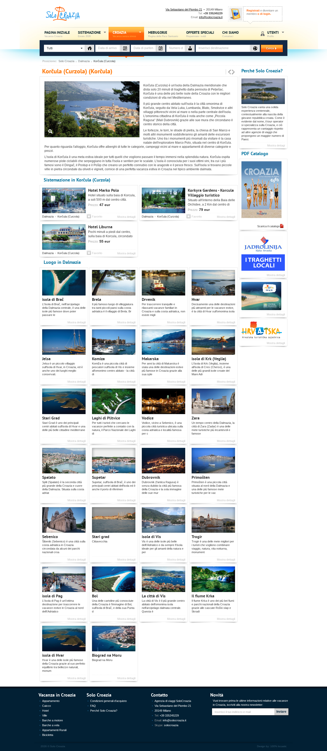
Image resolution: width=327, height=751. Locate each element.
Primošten (201, 477)
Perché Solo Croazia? (262, 70)
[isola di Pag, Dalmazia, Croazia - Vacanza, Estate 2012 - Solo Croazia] (64, 579)
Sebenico (50, 536)
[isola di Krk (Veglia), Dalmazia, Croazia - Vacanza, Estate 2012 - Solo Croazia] (214, 342)
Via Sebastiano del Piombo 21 (184, 9)
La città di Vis (154, 596)
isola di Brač (53, 299)
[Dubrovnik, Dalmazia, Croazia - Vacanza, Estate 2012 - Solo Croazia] (164, 460)
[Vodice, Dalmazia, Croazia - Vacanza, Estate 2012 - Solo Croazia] (164, 401)
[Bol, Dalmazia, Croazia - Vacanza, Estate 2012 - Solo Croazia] (114, 579)
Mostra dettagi (276, 145)
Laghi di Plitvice (106, 418)
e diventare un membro (262, 12)
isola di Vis (151, 536)
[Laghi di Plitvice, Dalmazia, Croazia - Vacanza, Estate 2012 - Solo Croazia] (114, 401)
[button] (64, 48)
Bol (95, 596)
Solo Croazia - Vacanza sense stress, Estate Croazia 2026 (63, 13)
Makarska (150, 358)
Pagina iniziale (57, 33)
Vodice (148, 418)
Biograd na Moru (107, 655)
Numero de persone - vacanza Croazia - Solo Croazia (190, 48)
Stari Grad (51, 418)
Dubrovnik (151, 477)
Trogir (197, 536)
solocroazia (171, 725)
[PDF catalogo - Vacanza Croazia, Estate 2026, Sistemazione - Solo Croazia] (263, 189)
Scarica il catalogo (268, 226)
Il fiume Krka (203, 596)
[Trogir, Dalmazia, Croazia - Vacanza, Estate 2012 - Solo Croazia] (214, 520)
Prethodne (229, 72)
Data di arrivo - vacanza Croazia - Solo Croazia (125, 48)
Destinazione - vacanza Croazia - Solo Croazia (255, 48)
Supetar (99, 477)
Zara (196, 418)
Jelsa (46, 358)
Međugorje (163, 33)
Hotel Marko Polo (103, 190)
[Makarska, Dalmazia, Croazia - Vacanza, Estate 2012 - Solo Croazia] (164, 342)
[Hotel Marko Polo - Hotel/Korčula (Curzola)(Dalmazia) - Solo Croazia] (64, 200)
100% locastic (278, 746)
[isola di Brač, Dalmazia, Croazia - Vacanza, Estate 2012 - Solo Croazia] (64, 282)
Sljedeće (233, 72)
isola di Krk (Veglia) (209, 358)
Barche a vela (50, 725)
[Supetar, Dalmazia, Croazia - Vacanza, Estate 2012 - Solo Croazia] (114, 460)
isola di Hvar (53, 655)
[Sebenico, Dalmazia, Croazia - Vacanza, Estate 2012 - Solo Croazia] (64, 520)
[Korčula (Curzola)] (91, 136)
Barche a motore (52, 720)
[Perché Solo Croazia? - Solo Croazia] (264, 91)
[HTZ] (261, 309)
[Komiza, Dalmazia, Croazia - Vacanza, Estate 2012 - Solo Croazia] (114, 342)
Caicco (46, 705)
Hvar (196, 299)
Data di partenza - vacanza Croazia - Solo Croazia (160, 48)
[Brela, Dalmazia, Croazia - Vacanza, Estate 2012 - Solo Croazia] (114, 282)
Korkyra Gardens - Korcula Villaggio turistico (211, 192)
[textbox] (223, 48)
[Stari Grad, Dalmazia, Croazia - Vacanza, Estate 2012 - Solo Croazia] (64, 401)
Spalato (49, 477)
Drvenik (148, 299)
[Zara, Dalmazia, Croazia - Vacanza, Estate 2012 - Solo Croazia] (214, 401)
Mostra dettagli (126, 216)
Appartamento (51, 700)
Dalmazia (84, 61)
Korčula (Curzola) (68, 216)
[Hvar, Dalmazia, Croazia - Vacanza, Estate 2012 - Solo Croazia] (214, 282)
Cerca (268, 48)
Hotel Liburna (100, 226)
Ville (44, 715)
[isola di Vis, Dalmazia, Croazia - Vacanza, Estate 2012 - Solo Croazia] (164, 520)
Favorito (97, 216)
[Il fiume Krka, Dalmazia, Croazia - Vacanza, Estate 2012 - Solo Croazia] (214, 579)
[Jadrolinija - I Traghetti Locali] (263, 269)
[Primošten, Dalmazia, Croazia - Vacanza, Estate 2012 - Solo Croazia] (214, 460)
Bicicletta (47, 734)
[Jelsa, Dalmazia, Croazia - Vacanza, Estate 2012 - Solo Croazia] (64, 342)
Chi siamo (230, 33)
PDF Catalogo (254, 153)
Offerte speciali (200, 33)
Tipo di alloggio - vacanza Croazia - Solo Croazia (89, 48)
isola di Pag (52, 596)
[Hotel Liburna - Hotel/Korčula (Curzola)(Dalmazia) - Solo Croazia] (64, 237)
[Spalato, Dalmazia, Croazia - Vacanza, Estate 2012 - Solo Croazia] (64, 460)
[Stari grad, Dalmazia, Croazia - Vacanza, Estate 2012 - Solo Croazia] (114, 520)
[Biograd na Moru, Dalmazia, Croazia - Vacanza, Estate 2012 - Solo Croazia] (114, 638)
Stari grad (100, 536)
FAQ (93, 705)
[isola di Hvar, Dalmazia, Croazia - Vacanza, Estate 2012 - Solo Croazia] (64, 638)
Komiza (98, 358)
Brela (96, 299)
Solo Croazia (66, 61)
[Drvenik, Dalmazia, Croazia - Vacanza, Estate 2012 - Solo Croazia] (164, 282)
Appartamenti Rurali (54, 730)
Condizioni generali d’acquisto (108, 700)
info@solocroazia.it (211, 17)
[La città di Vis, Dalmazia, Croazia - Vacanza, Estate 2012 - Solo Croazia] (164, 579)
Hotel (45, 710)
